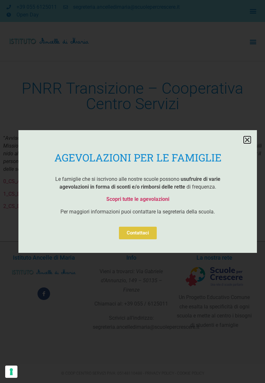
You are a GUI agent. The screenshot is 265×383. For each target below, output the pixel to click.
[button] (247, 140)
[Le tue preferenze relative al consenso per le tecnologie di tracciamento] (11, 372)
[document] (132, 191)
